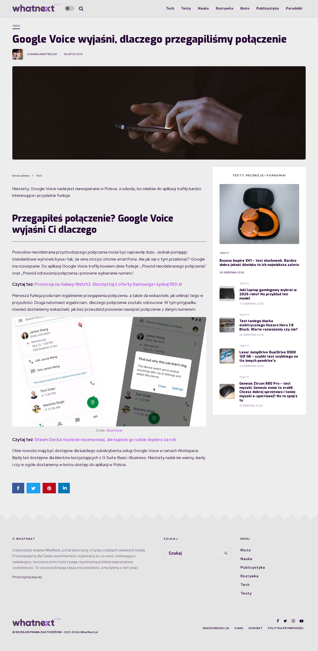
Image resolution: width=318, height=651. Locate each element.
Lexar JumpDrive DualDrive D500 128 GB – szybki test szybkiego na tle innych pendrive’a (268, 356)
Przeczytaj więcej (27, 577)
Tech (170, 8)
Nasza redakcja (216, 628)
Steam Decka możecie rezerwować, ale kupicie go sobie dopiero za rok (105, 439)
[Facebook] (277, 621)
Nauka (203, 8)
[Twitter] (285, 621)
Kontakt (256, 628)
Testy (186, 8)
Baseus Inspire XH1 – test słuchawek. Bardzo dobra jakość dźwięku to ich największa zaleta (259, 262)
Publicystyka (267, 8)
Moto (244, 8)
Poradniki (294, 8)
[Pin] (49, 488)
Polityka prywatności (285, 628)
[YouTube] (301, 621)
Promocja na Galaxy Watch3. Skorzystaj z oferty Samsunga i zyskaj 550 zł (108, 284)
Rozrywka (224, 8)
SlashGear (114, 430)
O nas (238, 628)
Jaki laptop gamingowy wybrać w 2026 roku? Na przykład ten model (268, 294)
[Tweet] (33, 488)
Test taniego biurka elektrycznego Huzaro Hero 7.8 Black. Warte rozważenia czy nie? (268, 325)
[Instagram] (293, 621)
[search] (226, 553)
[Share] (18, 488)
